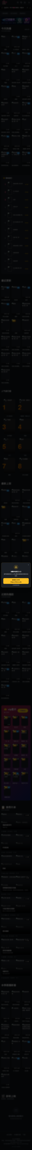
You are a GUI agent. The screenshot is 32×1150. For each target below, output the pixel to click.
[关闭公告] (28, 565)
